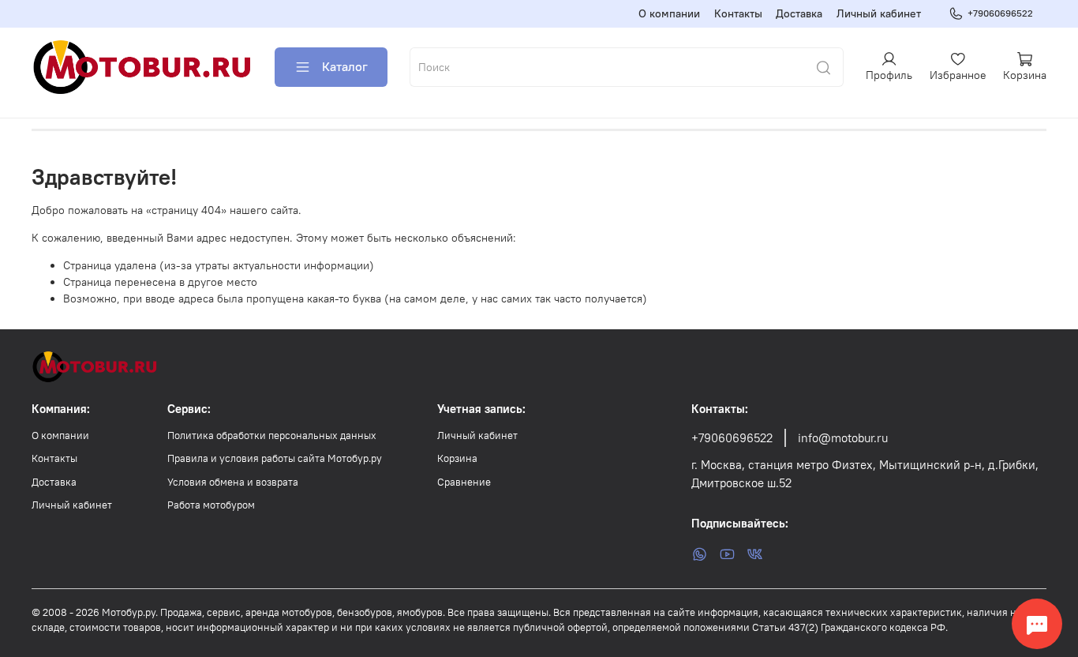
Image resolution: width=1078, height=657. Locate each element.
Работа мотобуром (211, 505)
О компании (669, 13)
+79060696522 (1000, 13)
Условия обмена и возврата (232, 482)
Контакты (738, 13)
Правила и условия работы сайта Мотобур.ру (274, 458)
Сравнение (464, 482)
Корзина (457, 458)
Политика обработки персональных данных (271, 435)
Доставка (799, 13)
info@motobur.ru (843, 437)
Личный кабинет (879, 13)
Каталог (345, 66)
